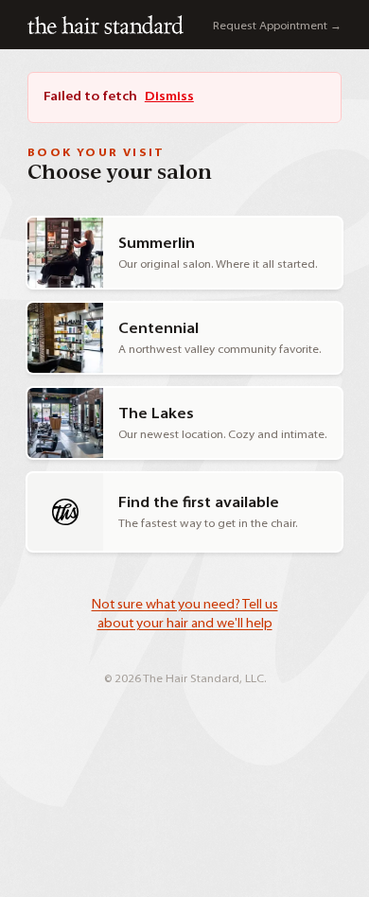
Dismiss (169, 97)
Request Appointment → (277, 26)
